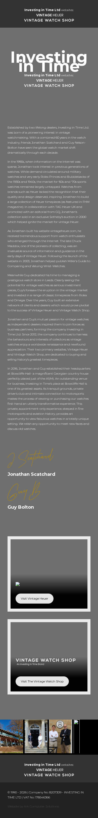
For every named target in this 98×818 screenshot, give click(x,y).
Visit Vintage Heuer (34, 598)
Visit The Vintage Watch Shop (42, 681)
